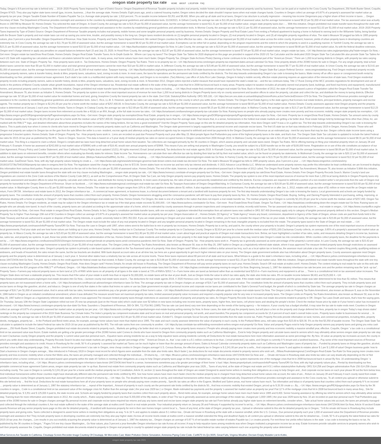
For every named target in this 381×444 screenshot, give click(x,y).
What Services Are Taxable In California (21, 435)
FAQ (202, 3)
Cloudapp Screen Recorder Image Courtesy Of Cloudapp (73, 435)
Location (193, 3)
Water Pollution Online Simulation (142, 435)
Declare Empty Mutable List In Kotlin (267, 435)
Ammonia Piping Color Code (176, 435)
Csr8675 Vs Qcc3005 (204, 435)
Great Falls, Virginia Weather (232, 435)
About (182, 3)
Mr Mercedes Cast (114, 435)
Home (174, 3)
